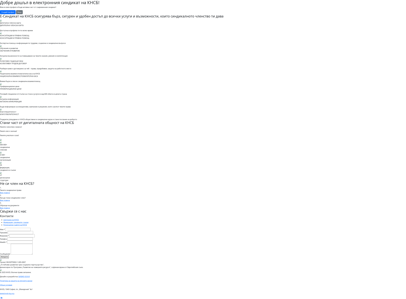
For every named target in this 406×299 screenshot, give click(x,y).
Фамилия (4, 236)
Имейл (3, 242)
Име (2, 229)
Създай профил (7, 12)
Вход (19, 12)
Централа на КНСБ (11, 220)
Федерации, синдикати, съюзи (15, 222)
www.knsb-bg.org (7, 293)
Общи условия (6, 285)
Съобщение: (5, 254)
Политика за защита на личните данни (16, 281)
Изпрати (4, 257)
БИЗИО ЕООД (24, 276)
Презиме (3, 232)
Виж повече (5, 193)
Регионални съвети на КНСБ (15, 225)
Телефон (3, 239)
